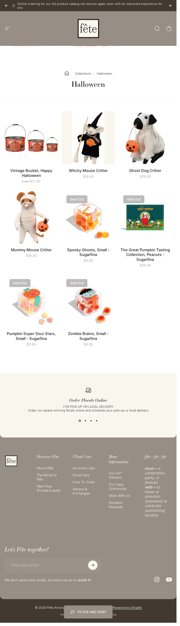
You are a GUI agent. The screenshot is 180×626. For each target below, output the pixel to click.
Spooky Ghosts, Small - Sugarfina (88, 252)
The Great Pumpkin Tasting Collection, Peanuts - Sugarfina (145, 254)
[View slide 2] (85, 420)
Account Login (84, 468)
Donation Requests (116, 505)
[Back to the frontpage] (66, 73)
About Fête (45, 468)
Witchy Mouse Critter (88, 170)
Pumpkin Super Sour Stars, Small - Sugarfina (31, 336)
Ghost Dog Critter (145, 170)
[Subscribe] (93, 565)
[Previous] (6, 5)
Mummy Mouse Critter (31, 249)
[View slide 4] (97, 420)
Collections (83, 73)
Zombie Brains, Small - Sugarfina (88, 336)
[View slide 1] (80, 420)
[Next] (170, 5)
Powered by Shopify (127, 607)
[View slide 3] (91, 420)
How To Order (84, 482)
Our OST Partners (115, 475)
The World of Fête (47, 477)
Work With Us (119, 496)
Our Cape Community (118, 486)
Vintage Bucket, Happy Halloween (31, 173)
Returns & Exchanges (81, 491)
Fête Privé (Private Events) (49, 488)
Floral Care (81, 475)
